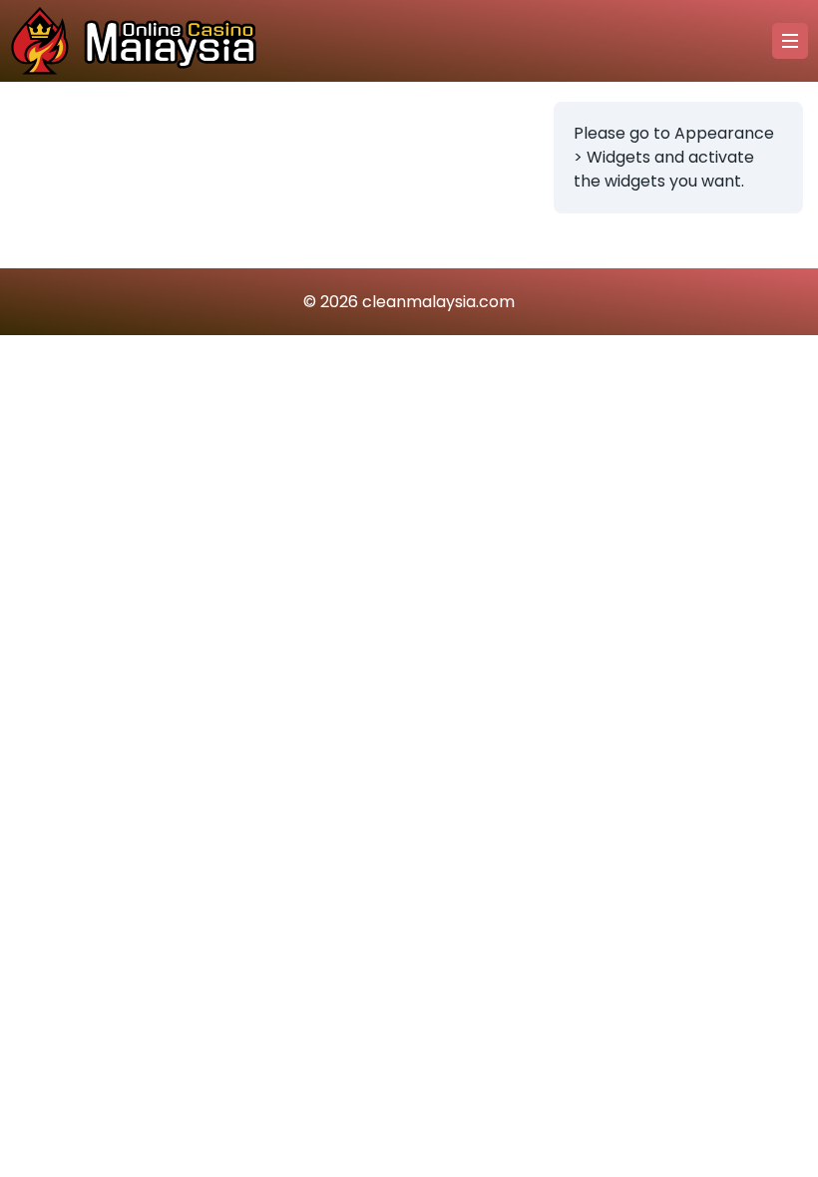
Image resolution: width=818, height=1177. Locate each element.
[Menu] (790, 41)
